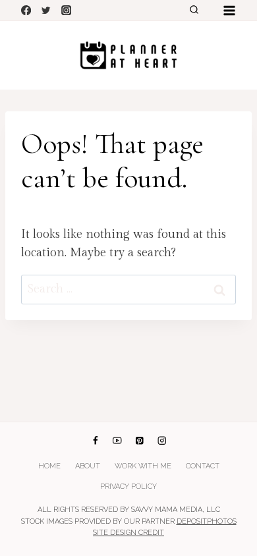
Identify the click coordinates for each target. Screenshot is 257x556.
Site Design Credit (128, 532)
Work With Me (143, 466)
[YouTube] (118, 441)
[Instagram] (66, 10)
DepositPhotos (207, 521)
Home (49, 466)
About (87, 466)
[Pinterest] (139, 441)
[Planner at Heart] (128, 55)
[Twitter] (46, 10)
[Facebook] (26, 10)
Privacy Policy (128, 486)
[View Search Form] (194, 10)
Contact (202, 466)
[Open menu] (229, 10)
